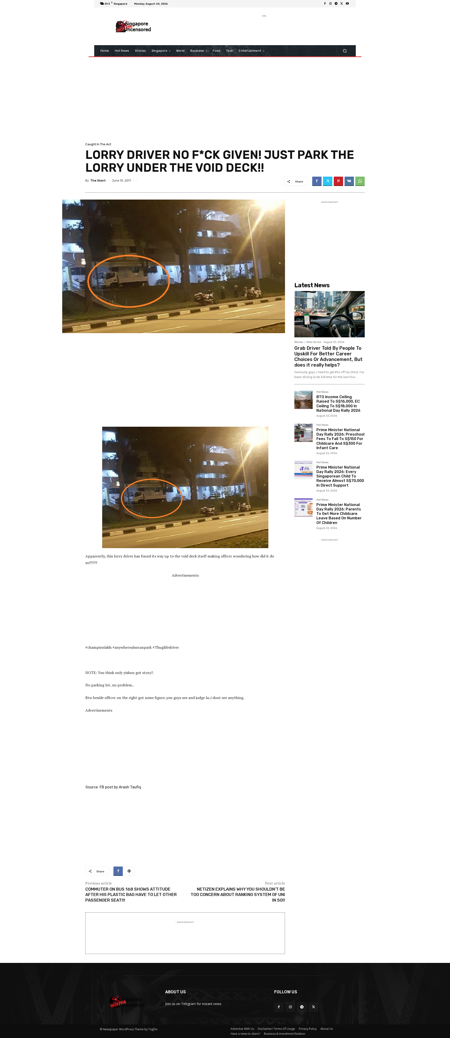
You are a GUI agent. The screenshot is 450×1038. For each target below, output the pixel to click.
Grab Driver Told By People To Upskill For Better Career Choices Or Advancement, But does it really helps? (328, 356)
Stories (298, 342)
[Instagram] (330, 4)
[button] (344, 50)
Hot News (322, 392)
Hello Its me (313, 342)
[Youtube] (347, 4)
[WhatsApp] (360, 181)
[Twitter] (342, 4)
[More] (129, 871)
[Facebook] (325, 4)
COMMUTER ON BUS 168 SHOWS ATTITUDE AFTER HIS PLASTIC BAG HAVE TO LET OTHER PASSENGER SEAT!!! (131, 895)
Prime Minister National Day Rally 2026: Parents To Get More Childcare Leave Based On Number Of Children (339, 514)
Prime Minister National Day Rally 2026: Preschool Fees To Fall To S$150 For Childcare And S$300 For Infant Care (340, 439)
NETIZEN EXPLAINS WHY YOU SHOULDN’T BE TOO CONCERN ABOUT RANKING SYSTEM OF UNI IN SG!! (238, 895)
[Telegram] (336, 4)
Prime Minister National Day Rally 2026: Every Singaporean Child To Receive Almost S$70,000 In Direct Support (340, 476)
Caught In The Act (98, 144)
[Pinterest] (338, 181)
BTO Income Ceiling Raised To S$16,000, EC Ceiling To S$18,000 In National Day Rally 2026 (338, 404)
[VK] (349, 181)
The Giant (98, 180)
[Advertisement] (263, 28)
